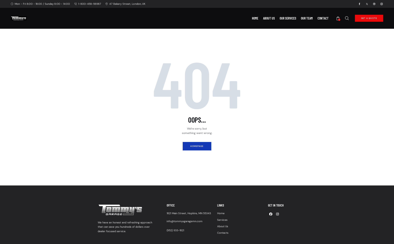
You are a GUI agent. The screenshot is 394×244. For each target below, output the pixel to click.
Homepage (196, 146)
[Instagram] (277, 214)
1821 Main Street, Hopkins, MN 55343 (189, 213)
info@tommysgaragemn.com (184, 221)
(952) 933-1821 (175, 230)
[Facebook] (271, 214)
